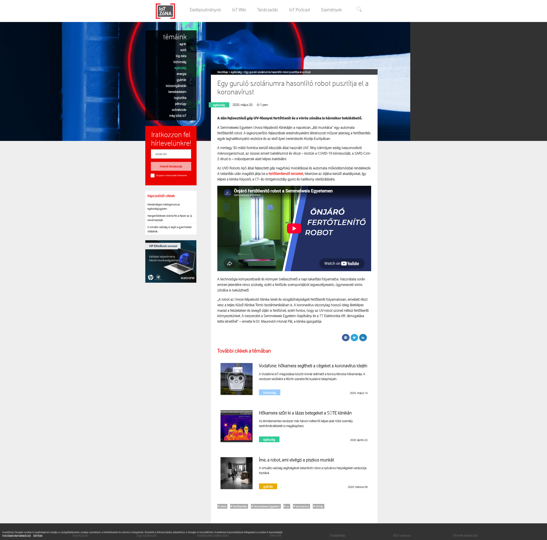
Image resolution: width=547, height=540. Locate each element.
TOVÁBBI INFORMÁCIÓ (16, 535)
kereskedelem (177, 91)
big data (181, 56)
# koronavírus (301, 506)
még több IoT (177, 115)
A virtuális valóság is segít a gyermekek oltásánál (169, 229)
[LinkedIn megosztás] (363, 337)
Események (331, 9)
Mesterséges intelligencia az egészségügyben (163, 206)
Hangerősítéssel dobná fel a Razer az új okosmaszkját (169, 218)
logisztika (180, 97)
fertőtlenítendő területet (286, 173)
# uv (286, 506)
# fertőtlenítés (239, 506)
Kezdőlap (223, 72)
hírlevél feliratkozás (171, 166)
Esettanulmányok (205, 9)
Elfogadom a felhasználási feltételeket (171, 175)
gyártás (181, 80)
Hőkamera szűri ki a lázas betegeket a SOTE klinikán (305, 413)
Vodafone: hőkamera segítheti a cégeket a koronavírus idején (313, 365)
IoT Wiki (239, 9)
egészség (180, 68)
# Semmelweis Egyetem (265, 506)
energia (181, 74)
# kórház (318, 506)
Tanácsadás (267, 9)
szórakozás (179, 109)
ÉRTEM (37, 535)
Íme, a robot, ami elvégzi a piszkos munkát (296, 459)
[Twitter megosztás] (354, 337)
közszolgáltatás (176, 85)
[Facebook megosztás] (346, 337)
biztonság (180, 62)
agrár (182, 44)
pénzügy (180, 103)
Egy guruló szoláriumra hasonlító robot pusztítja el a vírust (277, 72)
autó (183, 50)
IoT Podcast (299, 9)
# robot (222, 506)
